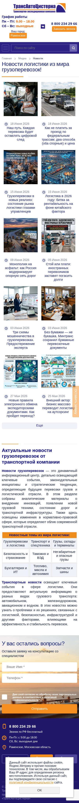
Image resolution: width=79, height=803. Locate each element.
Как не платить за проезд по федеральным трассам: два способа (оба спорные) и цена (59, 135)
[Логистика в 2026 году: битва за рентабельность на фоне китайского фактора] (58, 167)
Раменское (18, 35)
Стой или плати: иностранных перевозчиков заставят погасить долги (58, 271)
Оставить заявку (76, 401)
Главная (7, 58)
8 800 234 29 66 (64, 24)
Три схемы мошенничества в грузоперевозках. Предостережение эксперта (21, 340)
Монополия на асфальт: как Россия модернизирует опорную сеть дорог (21, 270)
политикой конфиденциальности (34, 698)
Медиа (22, 58)
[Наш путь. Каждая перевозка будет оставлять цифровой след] (21, 99)
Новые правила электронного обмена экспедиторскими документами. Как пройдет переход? (21, 408)
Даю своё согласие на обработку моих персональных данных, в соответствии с (44, 697)
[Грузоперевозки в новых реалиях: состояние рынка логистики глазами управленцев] (21, 167)
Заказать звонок (64, 28)
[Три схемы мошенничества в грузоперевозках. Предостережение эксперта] (21, 303)
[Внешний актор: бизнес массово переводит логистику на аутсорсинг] (58, 371)
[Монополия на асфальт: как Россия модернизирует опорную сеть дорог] (21, 235)
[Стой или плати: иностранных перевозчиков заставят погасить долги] (58, 235)
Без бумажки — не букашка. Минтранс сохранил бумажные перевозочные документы (59, 340)
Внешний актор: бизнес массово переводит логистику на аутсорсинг (59, 406)
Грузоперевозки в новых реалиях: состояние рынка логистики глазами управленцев (21, 203)
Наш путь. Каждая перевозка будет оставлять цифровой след (21, 133)
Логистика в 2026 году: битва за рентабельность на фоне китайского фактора (59, 203)
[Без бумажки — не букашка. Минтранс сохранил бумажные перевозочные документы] (58, 303)
